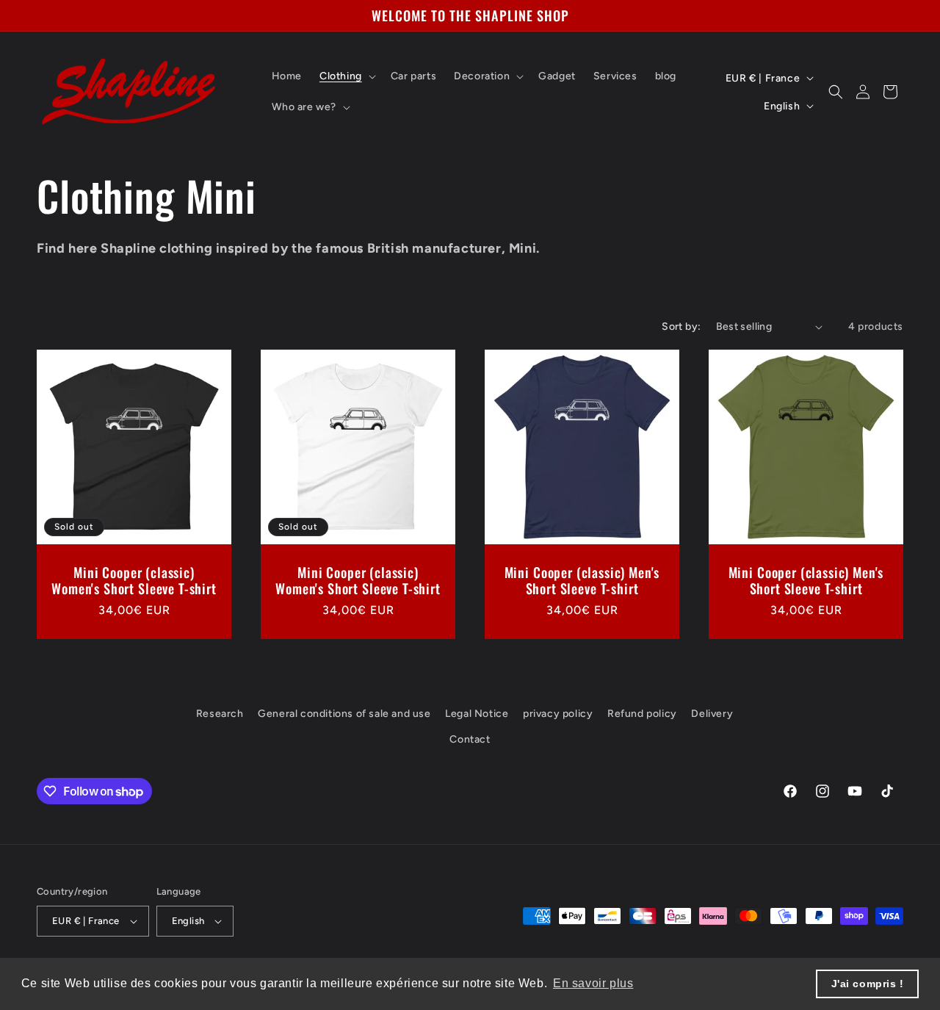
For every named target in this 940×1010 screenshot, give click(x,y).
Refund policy (642, 713)
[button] (346, 76)
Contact (469, 740)
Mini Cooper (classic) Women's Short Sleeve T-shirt (134, 580)
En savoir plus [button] (593, 983)
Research (220, 713)
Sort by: (681, 326)
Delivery (712, 713)
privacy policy (558, 713)
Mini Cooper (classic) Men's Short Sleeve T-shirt (582, 580)
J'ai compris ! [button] (867, 983)
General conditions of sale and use (344, 713)
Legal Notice (476, 713)
